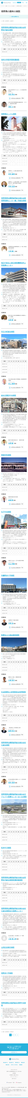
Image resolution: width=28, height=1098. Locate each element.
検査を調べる (17, 1062)
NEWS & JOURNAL (14, 1064)
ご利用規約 (14, 1073)
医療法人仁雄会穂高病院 (10, 635)
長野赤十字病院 (7, 973)
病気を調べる (5, 1062)
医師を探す (7, 1064)
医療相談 (20, 1064)
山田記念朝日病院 (7, 947)
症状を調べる (11, 1062)
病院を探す (23, 1062)
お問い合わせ (14, 1078)
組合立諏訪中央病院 (8, 395)
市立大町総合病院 (7, 332)
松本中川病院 (6, 848)
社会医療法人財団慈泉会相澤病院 (13, 692)
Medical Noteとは (14, 1069)
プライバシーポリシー (14, 1076)
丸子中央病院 (6, 512)
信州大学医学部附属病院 (10, 60)
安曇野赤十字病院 (7, 575)
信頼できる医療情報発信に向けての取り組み (14, 1071)
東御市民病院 (6, 455)
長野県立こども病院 (8, 114)
